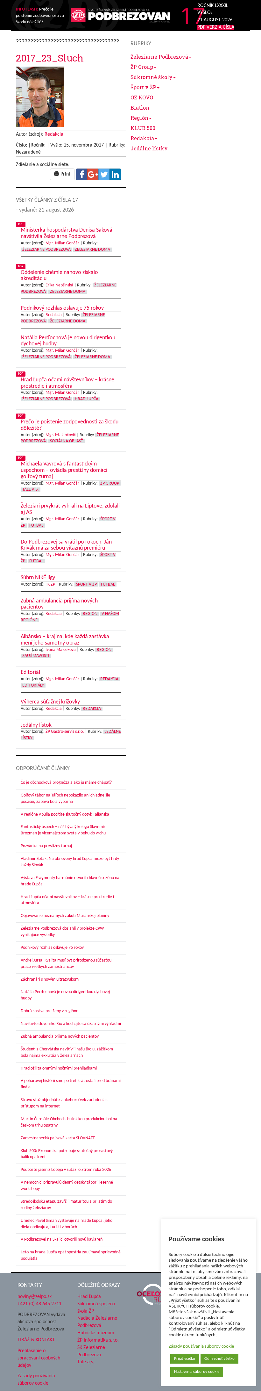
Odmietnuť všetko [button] (219, 1359)
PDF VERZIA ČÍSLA (215, 27)
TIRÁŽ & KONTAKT (36, 1340)
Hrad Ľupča (89, 1296)
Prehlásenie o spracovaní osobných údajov (39, 1358)
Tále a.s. (85, 1362)
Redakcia (142, 138)
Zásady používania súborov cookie (201, 1346)
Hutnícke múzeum (95, 1333)
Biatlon (139, 107)
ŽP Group (141, 66)
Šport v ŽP (143, 87)
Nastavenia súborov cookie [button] (196, 1372)
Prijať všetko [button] (184, 1359)
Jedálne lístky (149, 148)
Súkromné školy (151, 77)
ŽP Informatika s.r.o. (98, 1340)
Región (139, 117)
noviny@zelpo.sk (35, 1296)
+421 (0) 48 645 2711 (39, 1304)
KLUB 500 (142, 128)
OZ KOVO (141, 97)
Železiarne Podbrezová (159, 56)
